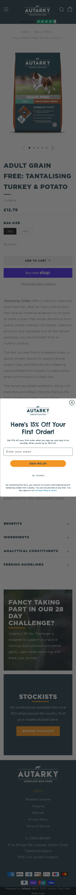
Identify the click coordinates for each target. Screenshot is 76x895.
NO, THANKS (38, 475)
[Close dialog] (71, 402)
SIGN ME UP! (38, 463)
